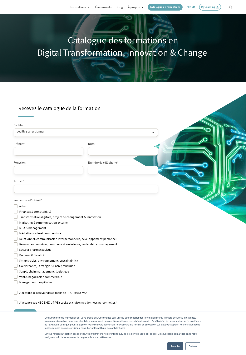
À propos (134, 7)
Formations (78, 7)
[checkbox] (86, 244)
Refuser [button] (193, 346)
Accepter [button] (175, 346)
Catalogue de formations (165, 7)
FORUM (190, 7)
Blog (120, 7)
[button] (230, 7)
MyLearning (208, 7)
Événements (103, 7)
